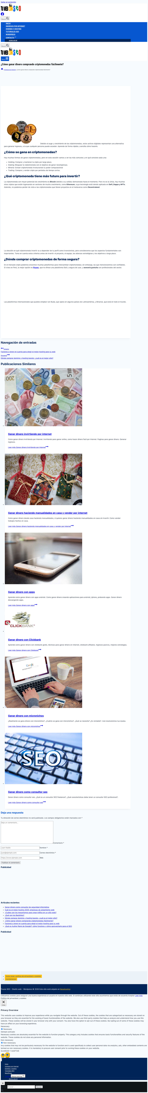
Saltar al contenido (8, 2)
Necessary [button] (5, 1026)
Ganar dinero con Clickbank (24, 639)
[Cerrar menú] (1, 1059)
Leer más (27, 447)
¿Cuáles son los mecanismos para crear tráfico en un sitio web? (30, 913)
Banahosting (65, 989)
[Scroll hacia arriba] (3, 1055)
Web (41, 858)
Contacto (8, 1076)
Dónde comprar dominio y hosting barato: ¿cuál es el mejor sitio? (27, 357)
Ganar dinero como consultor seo (27, 791)
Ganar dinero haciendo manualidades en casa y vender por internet (47, 512)
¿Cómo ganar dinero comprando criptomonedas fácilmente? (29, 921)
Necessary (7, 1029)
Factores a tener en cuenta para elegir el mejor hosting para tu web (28, 350)
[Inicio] (2, 69)
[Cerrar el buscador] (3, 1083)
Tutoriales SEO (12, 32)
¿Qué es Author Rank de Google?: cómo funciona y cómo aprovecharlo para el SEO (38, 926)
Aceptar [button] (131, 996)
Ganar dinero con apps (21, 592)
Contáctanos (11, 979)
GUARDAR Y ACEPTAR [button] (10, 1051)
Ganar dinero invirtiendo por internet (30, 434)
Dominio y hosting (13, 29)
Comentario (58, 843)
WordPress (10, 34)
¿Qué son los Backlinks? (14, 915)
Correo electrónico (48, 853)
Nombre (44, 848)
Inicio (8, 23)
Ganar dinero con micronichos (26, 715)
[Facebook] (2, 15)
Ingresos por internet (15, 26)
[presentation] (68, 397)
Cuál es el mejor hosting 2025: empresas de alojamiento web (29, 910)
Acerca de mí (13, 40)
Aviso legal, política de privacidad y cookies (23, 976)
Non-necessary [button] (7, 1040)
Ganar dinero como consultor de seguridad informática (27, 907)
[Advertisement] (65, 104)
